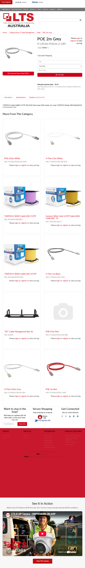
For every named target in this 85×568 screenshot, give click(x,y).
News (39, 9)
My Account (6, 435)
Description (8, 97)
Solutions (32, 9)
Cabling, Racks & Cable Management (22, 33)
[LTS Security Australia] (19, 20)
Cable (38, 33)
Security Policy (48, 442)
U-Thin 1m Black (53, 274)
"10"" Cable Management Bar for (18, 332)
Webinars (59, 9)
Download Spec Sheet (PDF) (19, 73)
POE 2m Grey (47, 33)
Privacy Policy (48, 438)
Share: (40, 47)
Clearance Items (69, 444)
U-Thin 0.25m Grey (12, 389)
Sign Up (5, 438)
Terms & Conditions (49, 447)
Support (52, 9)
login (78, 38)
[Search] (80, 20)
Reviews (32, 97)
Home (5, 33)
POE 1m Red (51, 389)
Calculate (60, 75)
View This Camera (42, 561)
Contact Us (45, 9)
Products (6, 9)
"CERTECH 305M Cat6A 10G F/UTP (20, 216)
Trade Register (6, 2)
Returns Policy (48, 440)
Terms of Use (47, 435)
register (73, 41)
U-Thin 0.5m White (54, 159)
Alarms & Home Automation (73, 435)
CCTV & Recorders (70, 442)
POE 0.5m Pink (52, 332)
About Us (25, 9)
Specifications (21, 97)
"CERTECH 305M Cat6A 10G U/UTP (20, 274)
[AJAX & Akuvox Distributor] (30, 2)
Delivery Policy (48, 445)
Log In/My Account (17, 9)
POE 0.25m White (12, 159)
